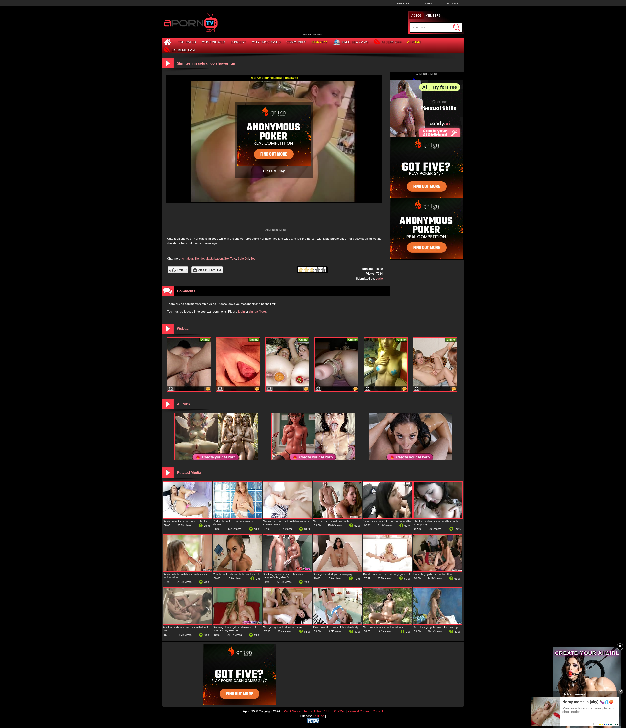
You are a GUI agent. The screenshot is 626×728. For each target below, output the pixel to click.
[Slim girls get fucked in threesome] (287, 623)
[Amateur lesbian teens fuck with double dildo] (187, 623)
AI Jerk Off (391, 42)
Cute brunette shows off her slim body (335, 627)
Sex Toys (230, 258)
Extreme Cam (183, 50)
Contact (378, 711)
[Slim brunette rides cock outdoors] (387, 623)
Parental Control (358, 711)
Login (428, 3)
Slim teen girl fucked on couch (331, 521)
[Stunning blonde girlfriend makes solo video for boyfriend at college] (237, 623)
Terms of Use (312, 711)
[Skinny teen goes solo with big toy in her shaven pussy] (287, 517)
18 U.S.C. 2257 (334, 711)
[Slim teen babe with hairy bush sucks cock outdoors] (187, 570)
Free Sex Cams (355, 42)
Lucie (379, 278)
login (241, 311)
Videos (416, 15)
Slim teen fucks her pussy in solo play (185, 521)
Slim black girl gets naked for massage (436, 627)
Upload (452, 3)
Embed (182, 269)
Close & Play (274, 171)
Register (403, 3)
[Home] (168, 41)
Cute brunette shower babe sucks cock (236, 574)
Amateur (187, 258)
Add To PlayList (209, 269)
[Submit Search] (456, 27)
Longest (238, 42)
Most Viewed (213, 42)
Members (433, 15)
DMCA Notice (292, 711)
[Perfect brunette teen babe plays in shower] (237, 517)
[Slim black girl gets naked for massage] (437, 623)
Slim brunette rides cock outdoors (383, 627)
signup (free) (257, 311)
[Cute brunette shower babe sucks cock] (237, 570)
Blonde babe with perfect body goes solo (387, 574)
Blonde (199, 258)
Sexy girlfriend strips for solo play (332, 574)
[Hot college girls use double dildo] (437, 570)
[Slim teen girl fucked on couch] (337, 517)
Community (296, 42)
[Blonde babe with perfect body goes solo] (387, 570)
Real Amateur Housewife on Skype (274, 78)
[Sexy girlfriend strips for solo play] (337, 570)
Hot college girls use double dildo (432, 574)
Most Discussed (266, 42)
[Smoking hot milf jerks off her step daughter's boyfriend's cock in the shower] (287, 570)
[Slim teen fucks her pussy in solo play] (187, 517)
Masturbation (214, 258)
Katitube (318, 716)
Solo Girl (243, 258)
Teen (254, 258)
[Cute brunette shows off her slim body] (337, 623)
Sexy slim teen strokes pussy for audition (387, 521)
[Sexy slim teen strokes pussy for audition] (387, 517)
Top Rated (187, 42)
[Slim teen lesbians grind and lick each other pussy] (438, 517)
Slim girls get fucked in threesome (283, 627)
